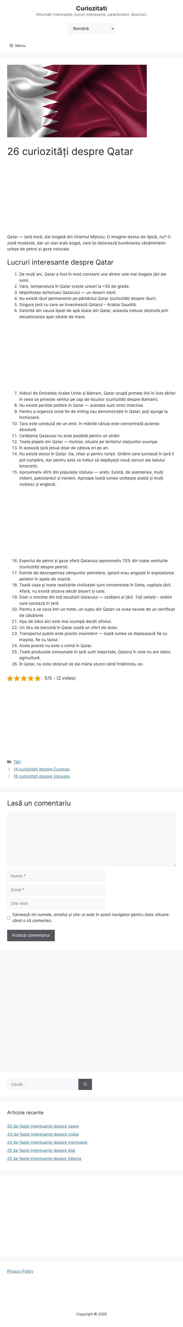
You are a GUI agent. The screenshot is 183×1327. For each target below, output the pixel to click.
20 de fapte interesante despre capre (43, 1126)
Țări (17, 761)
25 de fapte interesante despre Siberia (44, 1158)
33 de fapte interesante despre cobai (43, 1134)
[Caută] (85, 1084)
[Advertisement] (91, 198)
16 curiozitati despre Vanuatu (42, 776)
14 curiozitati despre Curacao (42, 769)
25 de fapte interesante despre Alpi (41, 1150)
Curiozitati (91, 8)
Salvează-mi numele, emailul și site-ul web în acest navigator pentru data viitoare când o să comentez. (90, 917)
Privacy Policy (20, 1271)
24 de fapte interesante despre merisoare (47, 1142)
